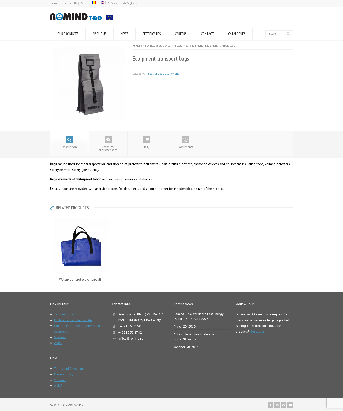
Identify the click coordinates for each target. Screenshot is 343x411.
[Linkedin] (277, 405)
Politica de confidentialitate (73, 320)
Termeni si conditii (66, 314)
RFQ (146, 147)
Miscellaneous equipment (162, 73)
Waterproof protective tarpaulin (80, 279)
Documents (185, 147)
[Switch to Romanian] (94, 2)
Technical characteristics (108, 148)
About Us (56, 3)
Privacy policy (63, 374)
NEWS (124, 33)
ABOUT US (99, 33)
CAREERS (181, 33)
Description (69, 147)
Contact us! (258, 331)
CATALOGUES (236, 33)
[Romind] (81, 19)
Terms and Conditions (69, 368)
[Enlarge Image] (89, 47)
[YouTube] (290, 405)
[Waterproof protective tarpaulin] (80, 218)
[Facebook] (270, 405)
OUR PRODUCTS (67, 33)
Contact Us (71, 3)
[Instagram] (283, 405)
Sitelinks (60, 337)
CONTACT (207, 33)
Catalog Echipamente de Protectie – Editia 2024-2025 (199, 336)
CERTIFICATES (152, 33)
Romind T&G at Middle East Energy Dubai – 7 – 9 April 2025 (198, 316)
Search (84, 3)
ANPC (58, 343)
